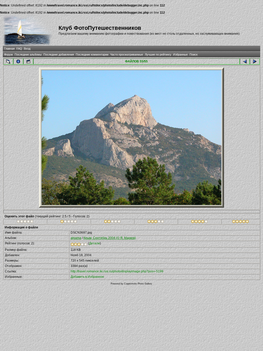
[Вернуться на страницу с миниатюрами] (8, 61)
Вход (27, 48)
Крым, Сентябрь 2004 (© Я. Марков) (109, 238)
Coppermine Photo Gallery (138, 283)
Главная (9, 48)
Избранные (180, 54)
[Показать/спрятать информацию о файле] (18, 61)
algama (76, 238)
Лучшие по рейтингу (158, 54)
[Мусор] (25, 222)
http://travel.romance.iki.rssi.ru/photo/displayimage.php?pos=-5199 (117, 271)
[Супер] (240, 222)
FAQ (19, 48)
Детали (94, 243)
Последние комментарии (92, 54)
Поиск (194, 54)
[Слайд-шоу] (28, 61)
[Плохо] (68, 222)
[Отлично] (199, 222)
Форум (8, 54)
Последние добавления (58, 54)
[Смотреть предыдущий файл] (244, 61)
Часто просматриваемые (126, 54)
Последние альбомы (28, 54)
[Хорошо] (155, 222)
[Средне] (112, 222)
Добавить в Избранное (87, 277)
